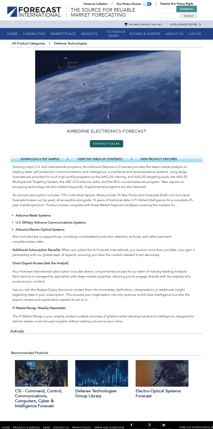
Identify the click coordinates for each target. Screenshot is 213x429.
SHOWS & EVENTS (144, 34)
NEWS (46, 427)
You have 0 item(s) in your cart (145, 24)
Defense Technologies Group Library (95, 393)
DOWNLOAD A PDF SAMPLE (40, 159)
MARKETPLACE (63, 34)
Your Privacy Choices (128, 4)
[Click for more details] (41, 386)
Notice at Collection (96, 4)
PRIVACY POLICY (81, 427)
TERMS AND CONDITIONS (109, 427)
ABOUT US (174, 34)
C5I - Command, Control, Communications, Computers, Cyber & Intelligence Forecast (38, 398)
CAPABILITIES (34, 34)
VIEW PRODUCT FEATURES (158, 159)
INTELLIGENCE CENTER (183, 24)
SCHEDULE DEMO (116, 34)
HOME (12, 34)
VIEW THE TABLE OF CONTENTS (100, 159)
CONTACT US (61, 427)
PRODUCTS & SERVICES (26, 427)
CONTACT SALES (106, 143)
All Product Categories (28, 43)
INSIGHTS (89, 34)
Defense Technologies (70, 43)
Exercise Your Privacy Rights (176, 3)
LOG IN (195, 34)
